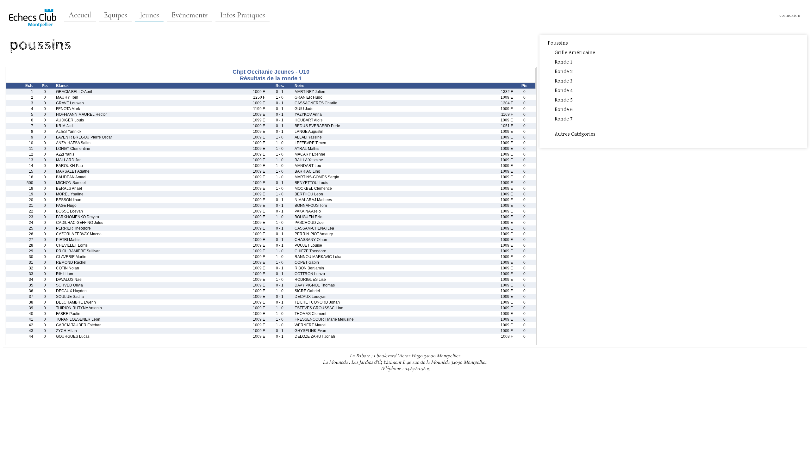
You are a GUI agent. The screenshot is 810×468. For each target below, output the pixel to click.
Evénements (189, 15)
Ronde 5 (564, 100)
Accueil (80, 15)
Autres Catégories (575, 134)
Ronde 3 (563, 81)
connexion (789, 15)
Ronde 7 (564, 119)
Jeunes (149, 15)
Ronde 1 (563, 62)
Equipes (115, 15)
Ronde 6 (564, 110)
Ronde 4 (564, 91)
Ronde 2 (563, 72)
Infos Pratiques (242, 15)
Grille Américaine (575, 53)
